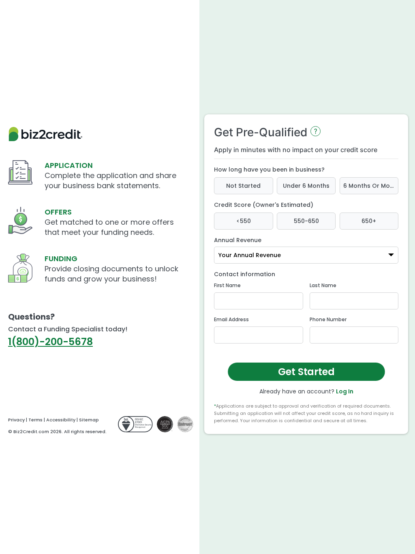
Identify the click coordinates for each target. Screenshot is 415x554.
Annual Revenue (237, 240)
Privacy (16, 420)
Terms (35, 420)
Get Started (306, 371)
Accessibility (60, 420)
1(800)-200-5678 (50, 341)
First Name (227, 285)
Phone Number (328, 319)
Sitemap (89, 420)
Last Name (323, 285)
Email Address (231, 319)
